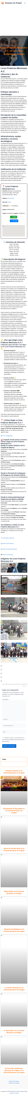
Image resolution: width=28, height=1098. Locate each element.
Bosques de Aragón (14, 1081)
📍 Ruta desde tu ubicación (7, 538)
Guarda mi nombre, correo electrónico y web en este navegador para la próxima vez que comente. (13, 739)
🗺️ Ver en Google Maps (6, 435)
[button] (25, 759)
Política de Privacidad (14, 1083)
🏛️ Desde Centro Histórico (7, 543)
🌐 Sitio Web (14, 220)
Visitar (9, 202)
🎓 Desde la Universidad (7, 554)
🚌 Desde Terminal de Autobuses (9, 549)
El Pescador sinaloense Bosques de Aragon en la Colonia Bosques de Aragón (14, 1070)
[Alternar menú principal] (25, 3)
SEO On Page (15, 1093)
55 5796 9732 (11, 198)
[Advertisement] (14, 21)
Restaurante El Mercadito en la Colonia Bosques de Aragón (14, 811)
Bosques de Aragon (13, 3)
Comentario (5, 699)
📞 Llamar (13, 217)
